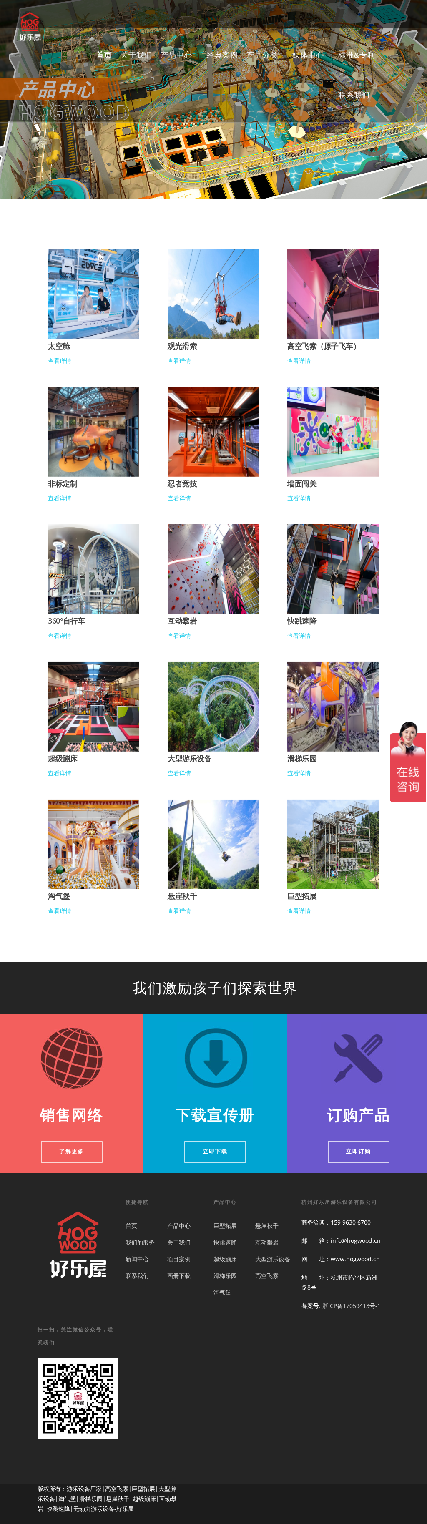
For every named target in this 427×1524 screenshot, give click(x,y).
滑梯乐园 (225, 1276)
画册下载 (179, 1276)
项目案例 (179, 1259)
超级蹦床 (225, 1259)
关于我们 (136, 56)
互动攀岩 (267, 1242)
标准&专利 (356, 56)
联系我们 (354, 96)
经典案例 (222, 56)
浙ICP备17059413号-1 (351, 1306)
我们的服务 (140, 1242)
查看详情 (59, 361)
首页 (104, 56)
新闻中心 (137, 1259)
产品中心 (179, 1226)
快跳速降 (225, 1242)
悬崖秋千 (267, 1226)
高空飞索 (267, 1276)
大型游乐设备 (272, 1259)
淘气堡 (222, 1292)
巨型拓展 (225, 1226)
